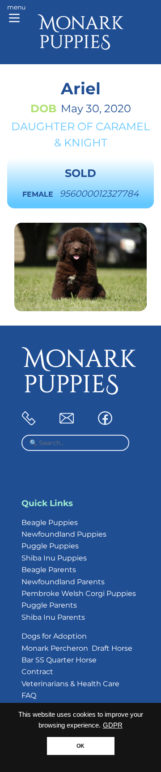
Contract (37, 671)
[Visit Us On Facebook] (105, 423)
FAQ (28, 695)
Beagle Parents (48, 569)
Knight (85, 142)
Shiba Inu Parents (53, 617)
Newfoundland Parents (63, 582)
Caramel (123, 126)
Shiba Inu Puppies (54, 558)
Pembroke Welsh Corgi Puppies (78, 593)
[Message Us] (66, 423)
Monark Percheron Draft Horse (76, 648)
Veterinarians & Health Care (70, 683)
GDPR (113, 725)
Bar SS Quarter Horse (59, 660)
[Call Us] (28, 423)
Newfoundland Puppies (63, 534)
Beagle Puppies (49, 522)
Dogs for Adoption (54, 636)
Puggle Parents (49, 605)
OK (80, 746)
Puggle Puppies (50, 546)
